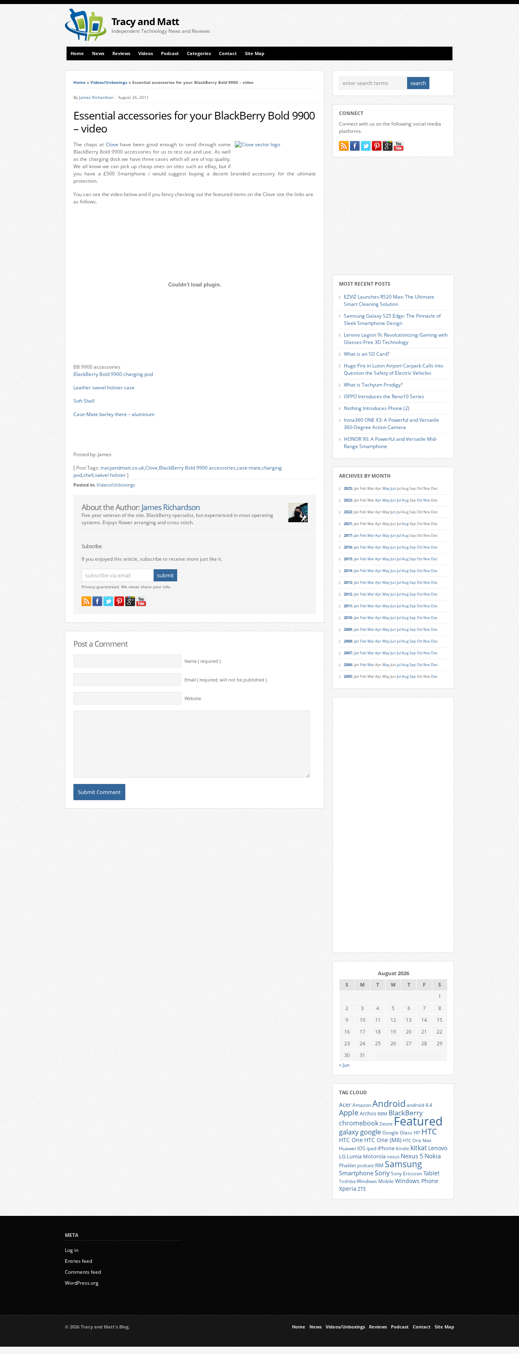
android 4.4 (419, 1105)
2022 (348, 512)
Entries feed (78, 1261)
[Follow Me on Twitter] (108, 601)
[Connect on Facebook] (97, 601)
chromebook (358, 1123)
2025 (348, 488)
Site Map (254, 53)
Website (192, 698)
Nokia (433, 1156)
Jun (393, 488)
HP (417, 1132)
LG (342, 1156)
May (386, 488)
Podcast (170, 53)
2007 (348, 653)
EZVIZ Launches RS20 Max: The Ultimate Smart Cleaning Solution (389, 300)
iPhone (386, 1148)
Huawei (347, 1148)
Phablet (347, 1165)
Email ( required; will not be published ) (225, 680)
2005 (348, 676)
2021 (348, 523)
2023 (348, 500)
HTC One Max (417, 1140)
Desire (386, 1124)
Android (388, 1103)
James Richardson (96, 97)
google (370, 1131)
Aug (405, 500)
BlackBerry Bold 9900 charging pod (113, 374)
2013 (348, 582)
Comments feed (83, 1272)
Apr (378, 500)
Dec (434, 547)
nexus (393, 1157)
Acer (345, 1104)
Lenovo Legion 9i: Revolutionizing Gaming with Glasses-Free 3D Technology (396, 338)
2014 (348, 570)
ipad (371, 1148)
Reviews (121, 53)
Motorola (374, 1156)
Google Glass (397, 1132)
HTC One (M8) (382, 1140)
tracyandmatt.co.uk (122, 467)
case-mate (249, 467)
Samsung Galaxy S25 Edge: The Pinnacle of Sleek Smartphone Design (392, 319)
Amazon (361, 1105)
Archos (368, 1113)
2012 (348, 594)
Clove (112, 144)
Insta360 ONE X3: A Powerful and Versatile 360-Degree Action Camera (391, 423)
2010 (348, 617)
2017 (348, 535)
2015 (348, 559)
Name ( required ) (202, 661)
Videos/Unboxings (108, 82)
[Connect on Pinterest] (119, 601)
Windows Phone (416, 1181)
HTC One (351, 1140)
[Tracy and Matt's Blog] (85, 39)
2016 (348, 547)
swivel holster (110, 475)
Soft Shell (83, 400)
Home (77, 53)
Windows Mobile (375, 1181)
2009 (348, 629)
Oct (419, 500)
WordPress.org (82, 1282)
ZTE (362, 1188)
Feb (363, 535)
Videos (145, 53)
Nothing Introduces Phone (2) (377, 408)
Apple (348, 1112)
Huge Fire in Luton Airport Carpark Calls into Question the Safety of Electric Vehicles (393, 369)
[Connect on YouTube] (141, 601)
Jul (399, 500)
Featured (418, 1121)
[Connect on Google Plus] (130, 601)
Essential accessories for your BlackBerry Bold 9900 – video (194, 122)
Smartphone (356, 1173)
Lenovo (437, 1148)
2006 (348, 664)
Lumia (354, 1156)
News (98, 53)
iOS (361, 1148)
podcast (365, 1165)
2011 (348, 606)
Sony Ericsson (406, 1173)
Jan (356, 535)
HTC (429, 1131)
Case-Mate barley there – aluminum (113, 414)
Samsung (403, 1164)
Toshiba (347, 1181)
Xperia (347, 1188)
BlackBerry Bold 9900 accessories (197, 467)
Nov (426, 500)
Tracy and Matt (145, 21)
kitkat (418, 1147)
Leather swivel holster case (104, 387)
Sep (413, 547)
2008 (348, 641)
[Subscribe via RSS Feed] (86, 601)
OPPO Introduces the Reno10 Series (384, 396)
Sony (382, 1172)
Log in (71, 1250)
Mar (370, 535)
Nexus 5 (412, 1156)
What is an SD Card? (366, 353)
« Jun (344, 1064)
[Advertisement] (359, 25)
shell (88, 475)
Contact (228, 53)
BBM (382, 1114)
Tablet (431, 1173)
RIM (379, 1165)
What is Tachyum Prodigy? (373, 384)
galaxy (349, 1131)
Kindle (402, 1148)
